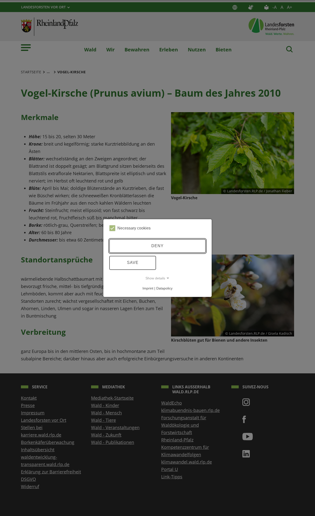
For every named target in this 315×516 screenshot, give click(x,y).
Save (133, 262)
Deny (157, 246)
